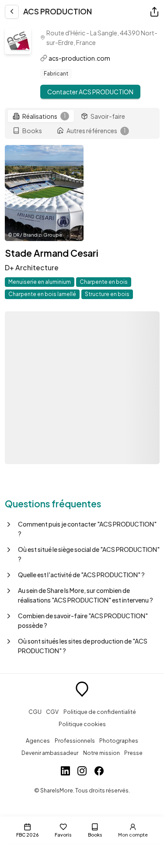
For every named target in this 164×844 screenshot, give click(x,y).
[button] (82, 528)
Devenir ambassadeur (49, 752)
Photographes (118, 740)
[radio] (41, 116)
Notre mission (101, 752)
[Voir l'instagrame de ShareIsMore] (82, 772)
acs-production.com (79, 58)
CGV (52, 711)
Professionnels (75, 740)
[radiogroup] (82, 123)
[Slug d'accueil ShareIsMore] (82, 690)
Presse (133, 752)
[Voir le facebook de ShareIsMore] (99, 772)
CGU (35, 711)
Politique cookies (82, 723)
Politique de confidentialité (99, 711)
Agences (38, 740)
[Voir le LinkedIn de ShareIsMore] (65, 772)
